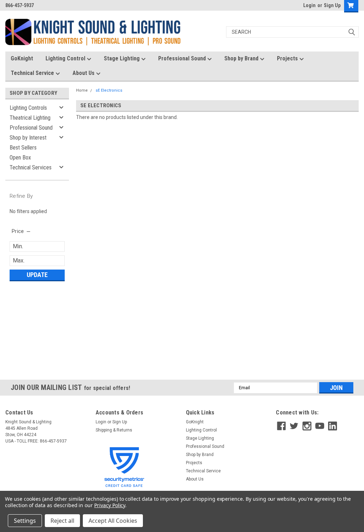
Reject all (62, 521)
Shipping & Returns (114, 430)
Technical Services (31, 167)
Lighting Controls (28, 107)
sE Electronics (109, 90)
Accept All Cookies (113, 521)
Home (82, 90)
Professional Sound (182, 58)
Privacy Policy (109, 505)
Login (309, 5)
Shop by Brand (242, 58)
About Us (84, 73)
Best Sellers (23, 147)
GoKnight (22, 58)
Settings (25, 521)
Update (37, 274)
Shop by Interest (28, 137)
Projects (288, 58)
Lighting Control (66, 58)
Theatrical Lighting (30, 117)
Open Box (20, 157)
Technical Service (33, 73)
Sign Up (332, 5)
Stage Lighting (122, 58)
